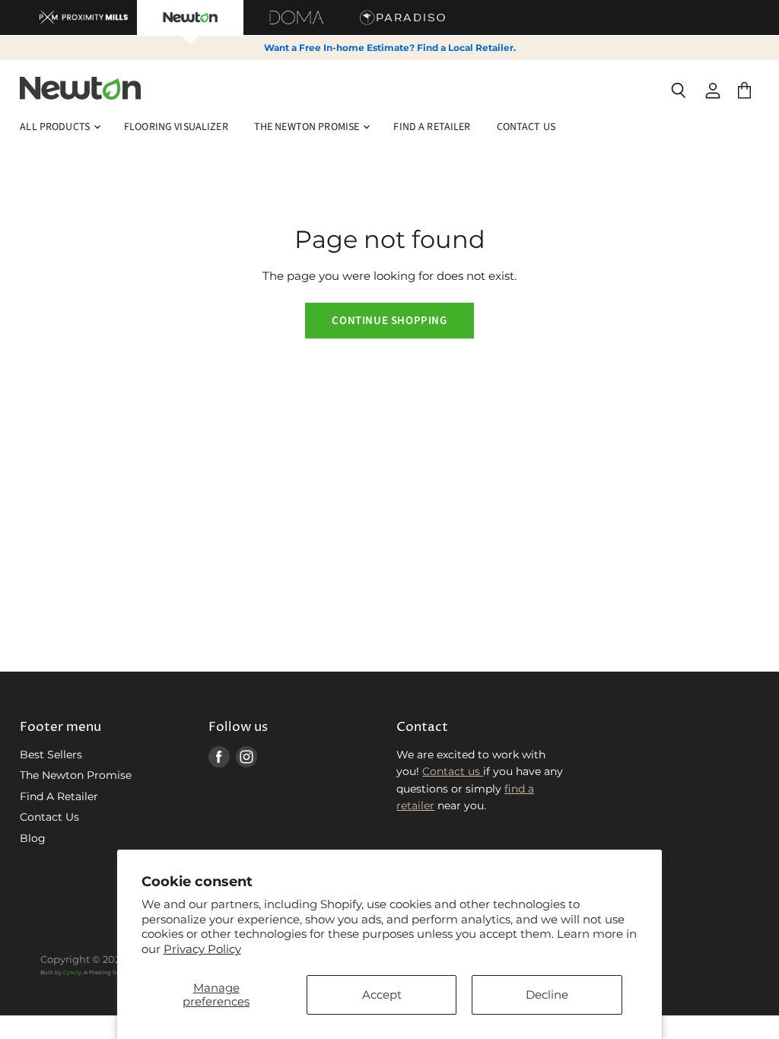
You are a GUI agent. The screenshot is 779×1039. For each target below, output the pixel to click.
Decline (547, 994)
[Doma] (296, 17)
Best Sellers (51, 754)
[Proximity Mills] (83, 17)
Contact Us (526, 127)
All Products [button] (56, 127)
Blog (33, 838)
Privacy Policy (202, 949)
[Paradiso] (403, 17)
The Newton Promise (76, 775)
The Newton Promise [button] (308, 127)
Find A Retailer (431, 127)
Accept (382, 994)
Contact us (452, 771)
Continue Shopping (389, 321)
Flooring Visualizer (176, 127)
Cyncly (72, 972)
